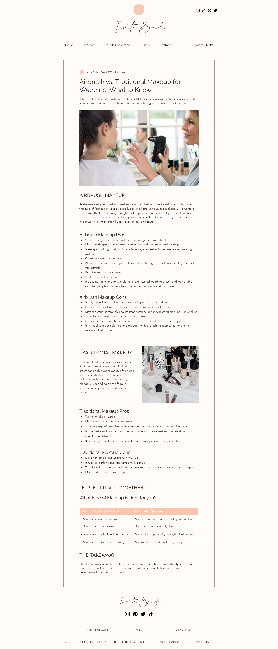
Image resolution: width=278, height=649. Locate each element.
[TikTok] (203, 10)
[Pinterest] (209, 10)
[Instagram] (197, 10)
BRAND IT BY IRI (137, 642)
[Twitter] (215, 10)
